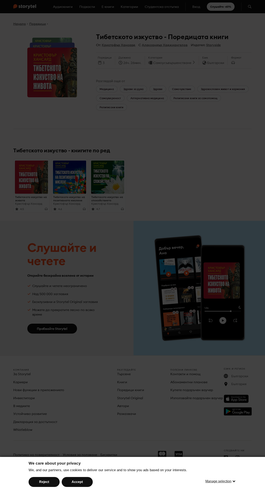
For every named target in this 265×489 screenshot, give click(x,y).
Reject (44, 482)
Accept (77, 482)
